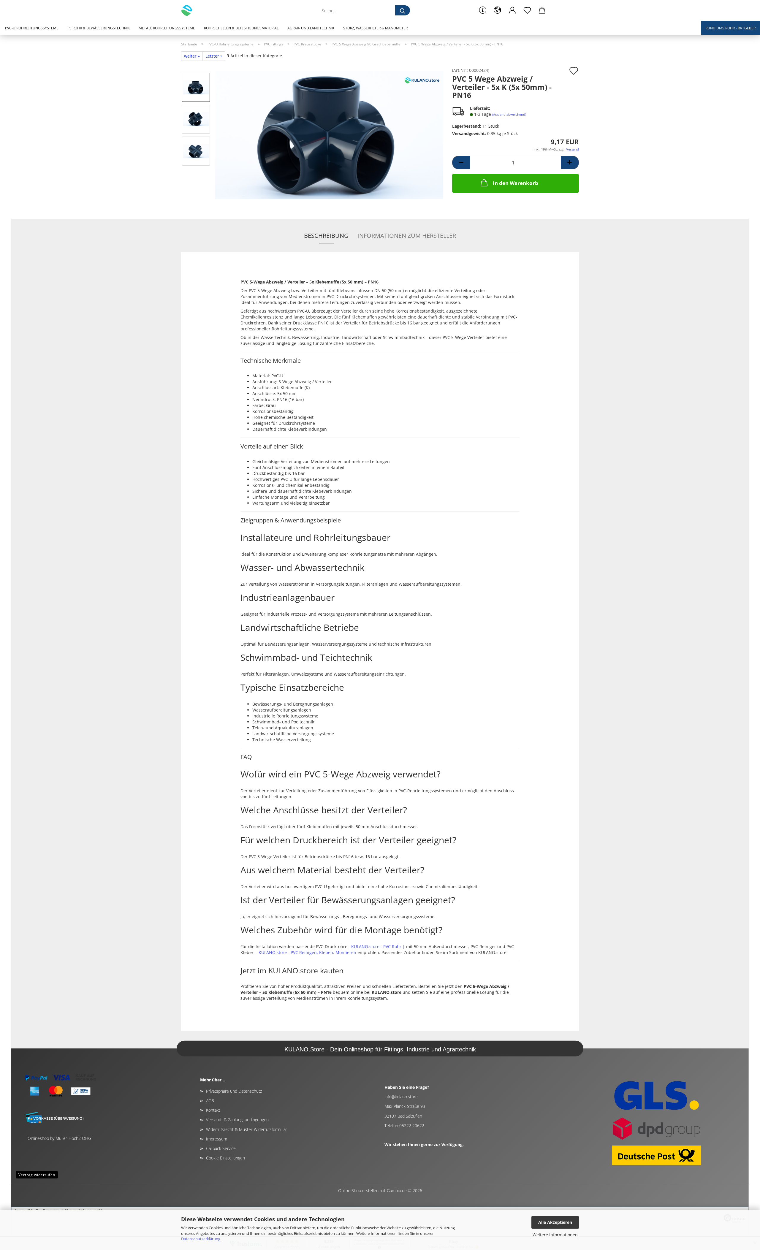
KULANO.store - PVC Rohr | (378, 946)
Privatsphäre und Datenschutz (234, 1091)
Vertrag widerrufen (36, 1174)
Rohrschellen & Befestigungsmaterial (241, 28)
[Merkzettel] (527, 10)
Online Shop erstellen (358, 1190)
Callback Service (221, 1148)
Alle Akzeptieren (555, 1222)
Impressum (216, 1139)
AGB (210, 1100)
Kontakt (213, 1110)
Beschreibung (326, 236)
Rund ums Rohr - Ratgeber (730, 28)
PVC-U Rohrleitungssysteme (31, 28)
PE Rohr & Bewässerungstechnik (98, 28)
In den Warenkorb (515, 183)
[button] (497, 10)
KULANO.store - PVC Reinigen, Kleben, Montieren (307, 952)
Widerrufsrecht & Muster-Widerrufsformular (246, 1129)
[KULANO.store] (189, 10)
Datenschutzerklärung (200, 1238)
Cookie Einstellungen (225, 1158)
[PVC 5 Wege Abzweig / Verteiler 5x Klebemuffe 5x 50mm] (329, 134)
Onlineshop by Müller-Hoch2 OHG (59, 1138)
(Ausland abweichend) (509, 114)
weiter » (192, 56)
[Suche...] (402, 10)
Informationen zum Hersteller (406, 236)
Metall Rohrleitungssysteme (167, 28)
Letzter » (213, 56)
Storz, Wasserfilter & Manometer (375, 28)
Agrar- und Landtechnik (310, 28)
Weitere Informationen (555, 1235)
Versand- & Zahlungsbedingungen (237, 1119)
